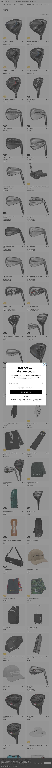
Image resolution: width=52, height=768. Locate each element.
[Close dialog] (44, 364)
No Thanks (26, 396)
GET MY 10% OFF (26, 392)
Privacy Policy (36, 400)
